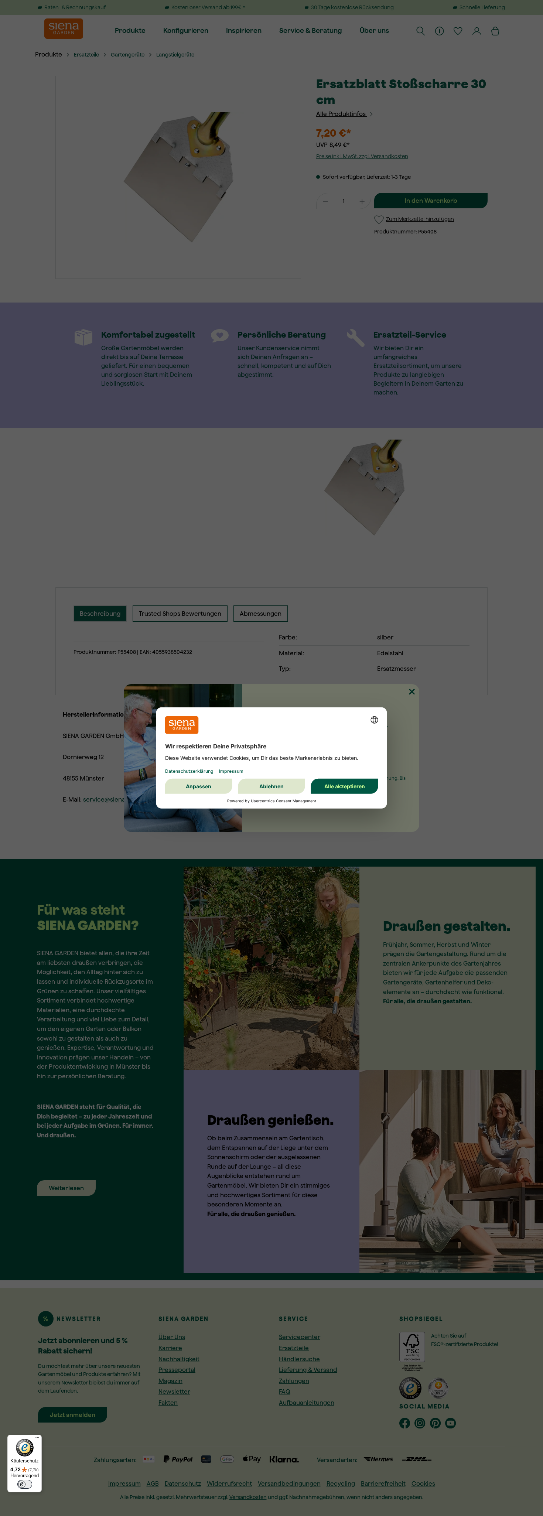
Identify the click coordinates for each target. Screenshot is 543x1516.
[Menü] (37, 1439)
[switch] (24, 1484)
